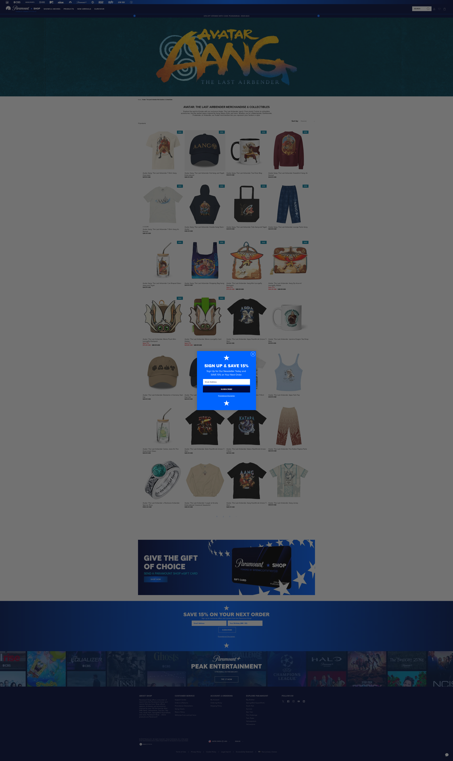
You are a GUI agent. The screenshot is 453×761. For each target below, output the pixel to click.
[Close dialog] (253, 354)
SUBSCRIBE (226, 389)
